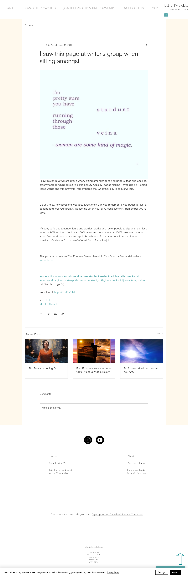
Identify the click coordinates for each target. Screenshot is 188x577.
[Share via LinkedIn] (55, 314)
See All (160, 333)
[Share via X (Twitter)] (48, 314)
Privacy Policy (113, 572)
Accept (175, 572)
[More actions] (146, 45)
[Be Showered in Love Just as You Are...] (141, 351)
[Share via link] (62, 314)
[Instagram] (88, 440)
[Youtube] (100, 440)
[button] (166, 14)
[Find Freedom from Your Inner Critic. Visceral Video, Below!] (94, 351)
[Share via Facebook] (41, 314)
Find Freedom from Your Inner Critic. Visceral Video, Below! (93, 370)
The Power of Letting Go (43, 368)
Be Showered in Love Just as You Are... (141, 370)
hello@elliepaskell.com (94, 547)
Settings (161, 572)
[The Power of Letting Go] (46, 351)
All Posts (29, 25)
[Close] (184, 572)
